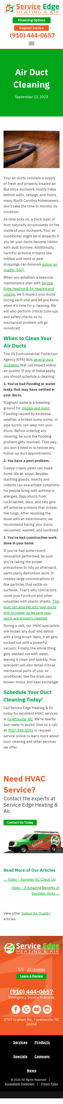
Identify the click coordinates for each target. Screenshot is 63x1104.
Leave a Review (31, 976)
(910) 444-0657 (31, 991)
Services (20, 1042)
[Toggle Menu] (31, 43)
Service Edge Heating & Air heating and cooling (29, 289)
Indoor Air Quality (36, 913)
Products (42, 1042)
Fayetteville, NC (20, 719)
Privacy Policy (49, 1084)
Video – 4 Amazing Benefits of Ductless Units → (35, 890)
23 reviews (36, 969)
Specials (20, 1056)
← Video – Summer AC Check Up (30, 879)
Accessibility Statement (19, 1084)
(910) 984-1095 (20, 730)
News (31, 1070)
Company (42, 1056)
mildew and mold (35, 408)
